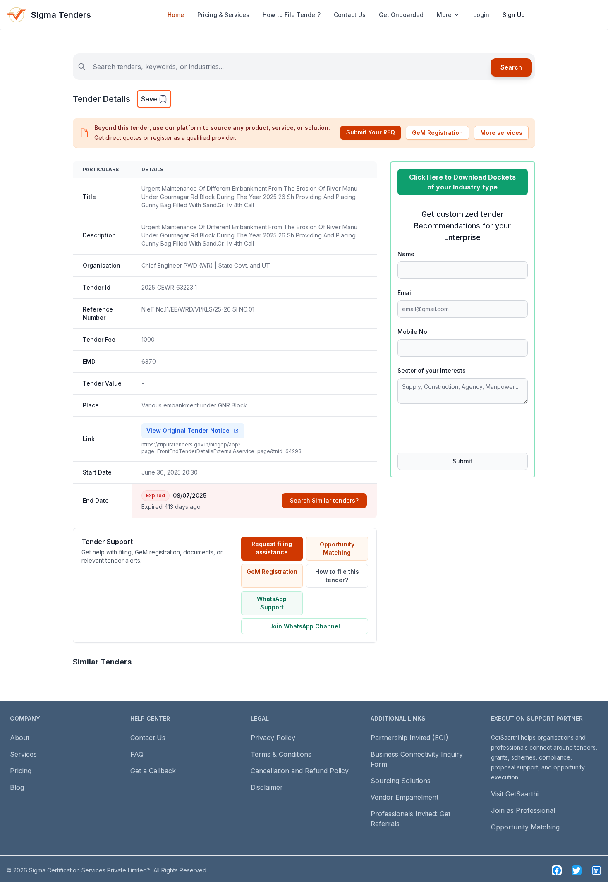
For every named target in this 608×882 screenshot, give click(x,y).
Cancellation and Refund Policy (300, 771)
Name (405, 253)
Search (511, 67)
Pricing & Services (223, 14)
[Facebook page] (557, 870)
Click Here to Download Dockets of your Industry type (462, 182)
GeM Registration (437, 132)
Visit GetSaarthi (515, 794)
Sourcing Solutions (401, 781)
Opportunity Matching (337, 548)
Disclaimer (267, 787)
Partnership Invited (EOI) (409, 737)
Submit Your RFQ (370, 132)
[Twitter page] (577, 870)
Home (176, 14)
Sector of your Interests (431, 370)
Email (405, 292)
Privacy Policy (273, 737)
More (444, 14)
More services (501, 132)
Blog (17, 787)
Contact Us (350, 14)
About (19, 737)
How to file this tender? (337, 575)
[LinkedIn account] (596, 870)
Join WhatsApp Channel (304, 626)
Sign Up (514, 14)
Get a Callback (153, 771)
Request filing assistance (271, 548)
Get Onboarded (401, 14)
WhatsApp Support (272, 603)
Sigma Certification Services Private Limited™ (90, 870)
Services (23, 754)
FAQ (137, 754)
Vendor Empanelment (404, 797)
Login (481, 14)
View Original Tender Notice (188, 430)
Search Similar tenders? (324, 500)
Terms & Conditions (281, 754)
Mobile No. (413, 331)
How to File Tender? (292, 14)
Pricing (20, 771)
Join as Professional (523, 810)
